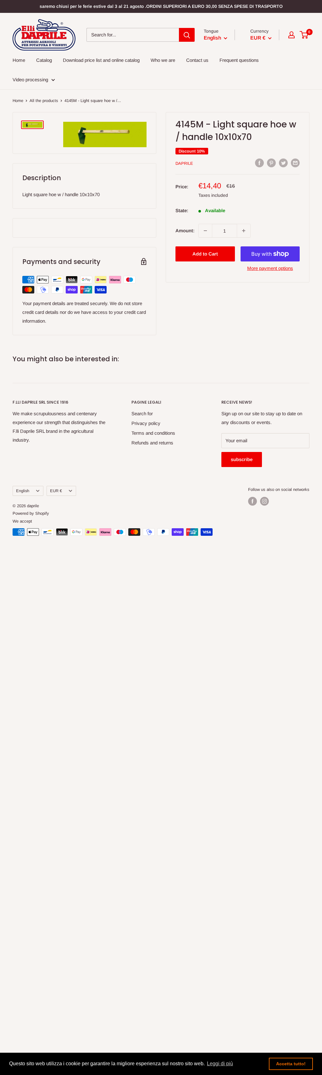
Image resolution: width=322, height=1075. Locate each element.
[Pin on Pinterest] (271, 162)
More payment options (270, 268)
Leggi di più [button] (220, 1063)
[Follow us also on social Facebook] (252, 501)
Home (18, 100)
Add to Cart (205, 253)
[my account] (291, 34)
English (22, 490)
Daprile (184, 163)
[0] (304, 35)
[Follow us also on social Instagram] (264, 501)
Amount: (185, 230)
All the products (44, 100)
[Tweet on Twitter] (283, 162)
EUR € (56, 490)
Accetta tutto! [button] (291, 1063)
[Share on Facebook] (259, 162)
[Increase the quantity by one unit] (243, 230)
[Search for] (187, 35)
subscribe (242, 459)
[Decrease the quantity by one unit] (205, 230)
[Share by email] (295, 162)
